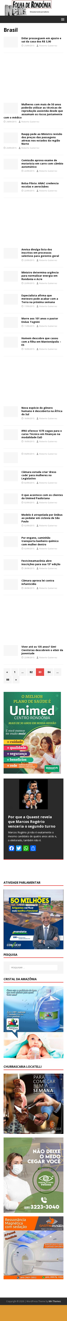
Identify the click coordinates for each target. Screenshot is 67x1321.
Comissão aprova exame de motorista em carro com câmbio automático (42, 163)
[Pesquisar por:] (34, 968)
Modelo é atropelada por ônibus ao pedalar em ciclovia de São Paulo (42, 518)
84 (49, 672)
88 (7, 679)
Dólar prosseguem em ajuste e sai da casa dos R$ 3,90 (41, 39)
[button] (62, 19)
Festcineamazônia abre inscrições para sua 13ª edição (40, 562)
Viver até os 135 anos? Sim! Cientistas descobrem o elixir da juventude (42, 650)
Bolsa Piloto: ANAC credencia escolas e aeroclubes (40, 185)
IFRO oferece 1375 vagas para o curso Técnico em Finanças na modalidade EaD (41, 434)
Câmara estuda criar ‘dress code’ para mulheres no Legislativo (38, 475)
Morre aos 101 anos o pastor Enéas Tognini (39, 320)
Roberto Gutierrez (48, 45)
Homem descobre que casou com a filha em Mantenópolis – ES (41, 341)
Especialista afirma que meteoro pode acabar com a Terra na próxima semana (39, 299)
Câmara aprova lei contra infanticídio (37, 582)
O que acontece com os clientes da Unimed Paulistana (42, 496)
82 (31, 672)
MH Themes (55, 1301)
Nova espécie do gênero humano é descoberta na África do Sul (41, 411)
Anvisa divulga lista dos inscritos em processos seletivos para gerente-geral (40, 253)
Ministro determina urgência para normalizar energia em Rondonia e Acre (40, 276)
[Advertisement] (33, 78)
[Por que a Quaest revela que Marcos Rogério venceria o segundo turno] (33, 794)
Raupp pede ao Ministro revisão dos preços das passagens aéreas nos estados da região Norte (41, 139)
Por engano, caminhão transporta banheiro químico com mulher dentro (40, 541)
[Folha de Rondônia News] (33, 13)
